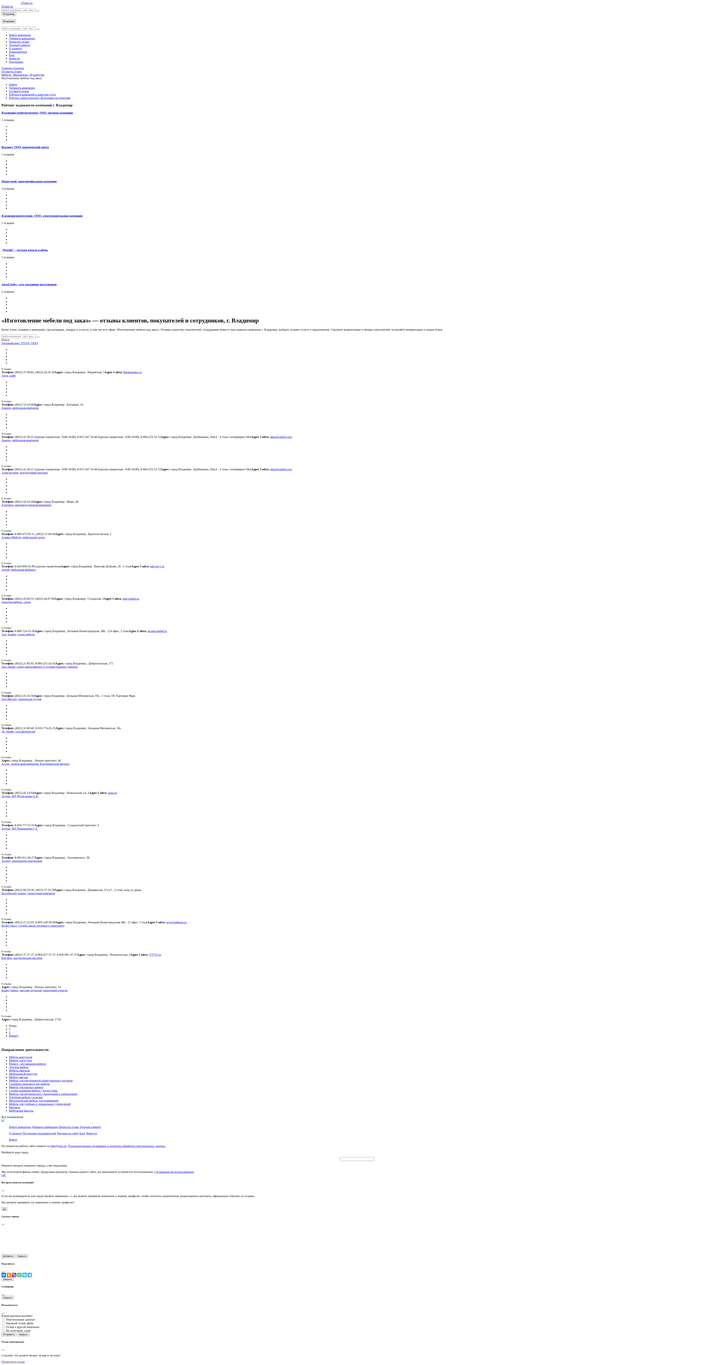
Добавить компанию (22, 87)
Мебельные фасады (21, 1110)
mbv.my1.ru (157, 566)
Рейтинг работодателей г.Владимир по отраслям (39, 97)
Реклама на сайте (68, 1133)
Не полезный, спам (18, 1330)
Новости (91, 1133)
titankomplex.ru (132, 372)
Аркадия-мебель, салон (16, 602)
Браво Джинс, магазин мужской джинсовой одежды (34, 990)
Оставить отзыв (19, 91)
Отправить (9, 1334)
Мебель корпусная (20, 1057)
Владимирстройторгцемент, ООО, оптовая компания (37, 112)
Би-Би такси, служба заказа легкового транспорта (32, 925)
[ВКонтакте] (3, 1275)
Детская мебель (18, 1067)
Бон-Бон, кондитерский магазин (21, 958)
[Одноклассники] (9, 1275)
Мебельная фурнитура (23, 1073)
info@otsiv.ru (59, 1146)
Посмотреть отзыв (13, 1361)
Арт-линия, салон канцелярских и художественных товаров (39, 666)
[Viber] (14, 1275)
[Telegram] (30, 1275)
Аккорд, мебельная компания (19, 408)
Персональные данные (20, 1319)
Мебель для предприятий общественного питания (41, 1080)
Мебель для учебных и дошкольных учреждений (40, 1104)
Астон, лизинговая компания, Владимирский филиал (35, 763)
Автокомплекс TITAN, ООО (19, 343)
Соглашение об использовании (174, 1171)
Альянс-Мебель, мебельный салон (23, 537)
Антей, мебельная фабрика (18, 569)
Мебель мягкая (18, 1077)
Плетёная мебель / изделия (26, 1097)
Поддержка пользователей (39, 1133)
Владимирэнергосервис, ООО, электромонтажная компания (42, 215)
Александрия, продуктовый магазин (24, 472)
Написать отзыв (69, 1127)
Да (4, 1209)
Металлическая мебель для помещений (33, 1100)
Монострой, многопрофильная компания (29, 181)
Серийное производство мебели (29, 1083)
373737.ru (155, 954)
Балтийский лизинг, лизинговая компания (28, 893)
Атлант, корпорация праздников (21, 861)
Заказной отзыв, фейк (19, 1323)
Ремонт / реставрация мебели (27, 1063)
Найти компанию (20, 1127)
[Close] (2, 1190)
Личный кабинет (90, 1127)
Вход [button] (4, 17)
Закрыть (22, 1256)
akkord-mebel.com (281, 437)
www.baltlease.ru (176, 922)
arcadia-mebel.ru (157, 631)
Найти (13, 84)
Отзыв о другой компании (22, 1327)
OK (3, 1175)
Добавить (8, 1256)
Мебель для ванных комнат (26, 1087)
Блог (82, 1133)
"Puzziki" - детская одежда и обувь (24, 250)
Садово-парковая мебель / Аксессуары (33, 1090)
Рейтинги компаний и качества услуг (32, 94)
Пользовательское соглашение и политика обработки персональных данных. (117, 1146)
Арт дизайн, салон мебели (18, 634)
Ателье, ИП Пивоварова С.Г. (19, 828)
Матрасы (14, 1107)
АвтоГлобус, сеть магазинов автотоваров (29, 284)
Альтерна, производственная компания (26, 505)
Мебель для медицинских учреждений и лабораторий (43, 1094)
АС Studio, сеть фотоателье (18, 731)
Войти (13, 1139)
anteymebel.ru (131, 598)
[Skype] (24, 1275)
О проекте (15, 1133)
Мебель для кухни (20, 1060)
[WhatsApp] (19, 1275)
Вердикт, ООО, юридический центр (25, 147)
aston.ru (112, 792)
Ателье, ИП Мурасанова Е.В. (19, 796)
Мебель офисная (19, 1070)
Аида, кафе (8, 375)
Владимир (9, 14)
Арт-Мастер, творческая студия (21, 699)
